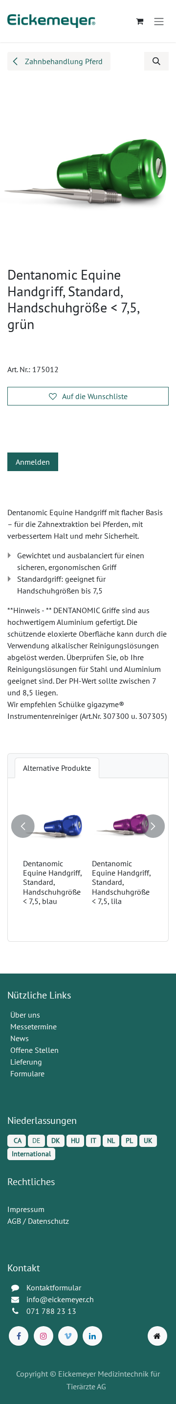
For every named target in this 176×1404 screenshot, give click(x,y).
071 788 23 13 (52, 1311)
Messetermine (33, 1026)
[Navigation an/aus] (159, 21)
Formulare (28, 1073)
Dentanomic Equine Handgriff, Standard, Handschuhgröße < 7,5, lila (87, 882)
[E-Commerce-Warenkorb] (139, 21)
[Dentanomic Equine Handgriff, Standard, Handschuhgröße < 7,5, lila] (88, 824)
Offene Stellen (35, 1050)
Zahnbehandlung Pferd (63, 61)
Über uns (25, 1015)
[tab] (57, 768)
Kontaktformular (53, 1287)
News (19, 1038)
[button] (156, 61)
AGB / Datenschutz (38, 1221)
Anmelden (33, 462)
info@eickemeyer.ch (60, 1299)
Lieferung (26, 1062)
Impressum (25, 1209)
